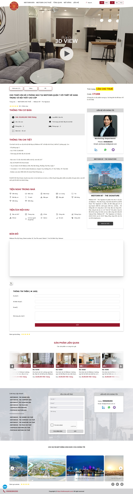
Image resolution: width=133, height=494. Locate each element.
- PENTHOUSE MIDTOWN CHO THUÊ (20, 430)
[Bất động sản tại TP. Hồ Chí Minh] (66, 468)
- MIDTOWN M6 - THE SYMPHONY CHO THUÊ (22, 420)
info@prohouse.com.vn (108, 403)
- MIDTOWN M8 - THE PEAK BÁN (19, 405)
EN (117, 2)
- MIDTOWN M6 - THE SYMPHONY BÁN (20, 400)
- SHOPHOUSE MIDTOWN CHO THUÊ (20, 427)
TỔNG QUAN (57, 2)
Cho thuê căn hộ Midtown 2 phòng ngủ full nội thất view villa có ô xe (19, 373)
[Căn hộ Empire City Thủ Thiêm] (28, 468)
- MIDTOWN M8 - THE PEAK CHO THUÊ (20, 425)
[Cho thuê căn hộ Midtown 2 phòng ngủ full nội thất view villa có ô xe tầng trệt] (113, 360)
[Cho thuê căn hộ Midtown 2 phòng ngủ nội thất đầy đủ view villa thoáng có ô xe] (66, 360)
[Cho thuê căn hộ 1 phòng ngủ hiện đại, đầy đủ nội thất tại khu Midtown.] (43, 360)
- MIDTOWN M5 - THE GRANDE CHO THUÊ (21, 417)
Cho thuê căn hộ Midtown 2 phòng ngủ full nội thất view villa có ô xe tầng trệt (112, 373)
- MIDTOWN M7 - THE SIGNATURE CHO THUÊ (22, 422)
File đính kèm (57, 431)
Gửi (77, 325)
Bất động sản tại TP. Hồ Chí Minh (66, 478)
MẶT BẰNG (67, 2)
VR (45, 88)
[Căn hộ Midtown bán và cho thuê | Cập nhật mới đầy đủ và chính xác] (14, 6)
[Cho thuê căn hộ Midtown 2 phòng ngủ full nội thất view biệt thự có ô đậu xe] (89, 360)
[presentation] (12, 366)
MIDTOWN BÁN (29, 2)
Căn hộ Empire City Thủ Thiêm (28, 478)
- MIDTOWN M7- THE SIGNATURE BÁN (20, 402)
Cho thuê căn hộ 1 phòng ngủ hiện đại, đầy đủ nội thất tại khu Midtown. (43, 373)
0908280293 (108, 401)
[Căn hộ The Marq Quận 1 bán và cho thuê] (105, 468)
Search (90, 2)
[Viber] (114, 407)
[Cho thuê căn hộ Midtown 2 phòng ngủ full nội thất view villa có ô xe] (20, 360)
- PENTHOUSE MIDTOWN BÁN (18, 410)
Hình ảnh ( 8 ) (16, 88)
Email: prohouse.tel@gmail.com (105, 144)
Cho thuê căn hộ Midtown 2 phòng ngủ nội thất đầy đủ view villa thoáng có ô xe (66, 373)
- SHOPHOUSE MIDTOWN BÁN (18, 407)
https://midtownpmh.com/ (65, 491)
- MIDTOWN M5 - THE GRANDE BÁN (19, 397)
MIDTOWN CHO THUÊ (43, 2)
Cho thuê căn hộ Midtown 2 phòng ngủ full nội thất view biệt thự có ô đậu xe (89, 373)
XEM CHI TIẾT (105, 223)
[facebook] (103, 407)
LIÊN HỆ (76, 2)
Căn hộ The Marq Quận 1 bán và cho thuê (105, 478)
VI (112, 2)
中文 (121, 2)
